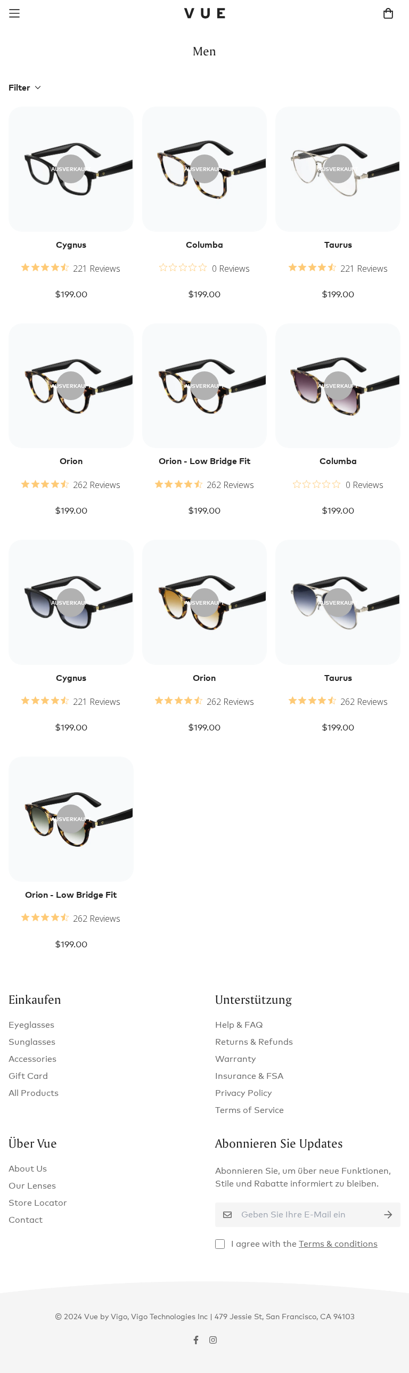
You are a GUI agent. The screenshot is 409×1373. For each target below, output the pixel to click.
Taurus (338, 244)
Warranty (235, 1059)
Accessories (32, 1059)
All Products (34, 1093)
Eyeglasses (31, 1025)
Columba (204, 244)
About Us (28, 1169)
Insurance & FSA (249, 1076)
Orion (71, 461)
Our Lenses (32, 1186)
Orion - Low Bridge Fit (204, 461)
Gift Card (28, 1076)
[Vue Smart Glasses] (204, 13)
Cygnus (71, 244)
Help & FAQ (239, 1025)
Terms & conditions (338, 1244)
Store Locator (38, 1203)
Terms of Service (249, 1110)
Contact (26, 1220)
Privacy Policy (243, 1093)
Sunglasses (32, 1042)
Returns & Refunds (254, 1042)
